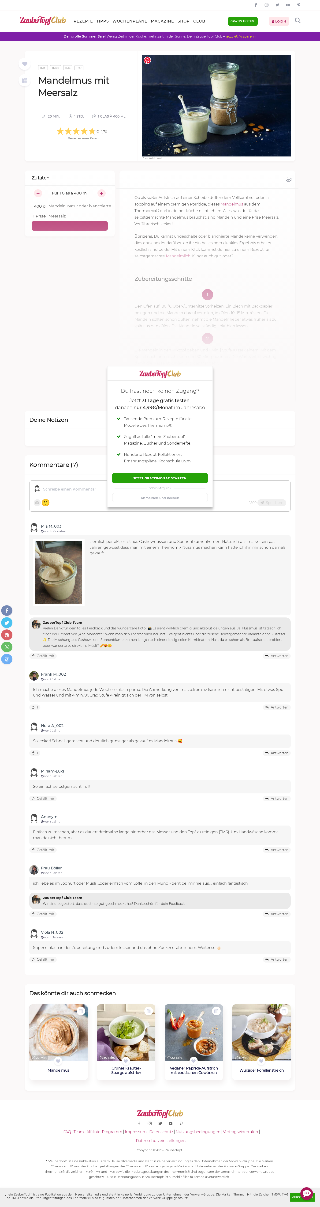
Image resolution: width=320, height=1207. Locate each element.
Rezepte (83, 21)
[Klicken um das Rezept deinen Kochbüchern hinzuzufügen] (58, 1061)
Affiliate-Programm (104, 1132)
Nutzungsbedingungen (198, 1132)
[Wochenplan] (24, 81)
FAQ (67, 1132)
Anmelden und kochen (160, 498)
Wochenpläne (129, 21)
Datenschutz (161, 1132)
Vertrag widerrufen (240, 1132)
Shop (184, 21)
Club (199, 21)
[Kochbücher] (24, 64)
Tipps (103, 21)
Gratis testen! (243, 21)
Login (280, 21)
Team (79, 1132)
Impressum (136, 1132)
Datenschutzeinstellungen (161, 1140)
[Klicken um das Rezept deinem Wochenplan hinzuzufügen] (81, 1011)
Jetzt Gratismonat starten (160, 478)
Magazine (162, 21)
